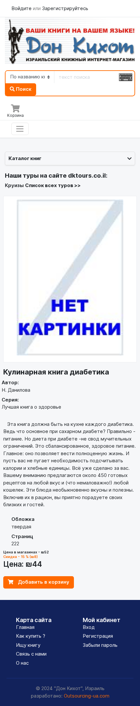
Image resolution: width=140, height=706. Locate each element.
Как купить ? (30, 636)
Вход (89, 627)
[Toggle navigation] (20, 129)
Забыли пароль (100, 645)
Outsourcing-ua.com (86, 696)
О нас (22, 663)
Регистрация (98, 636)
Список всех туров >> (53, 185)
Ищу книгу (28, 645)
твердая (21, 526)
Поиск (23, 89)
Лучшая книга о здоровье (31, 407)
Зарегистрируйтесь (65, 8)
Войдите (22, 8)
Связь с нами (31, 654)
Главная (25, 627)
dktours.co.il (87, 175)
